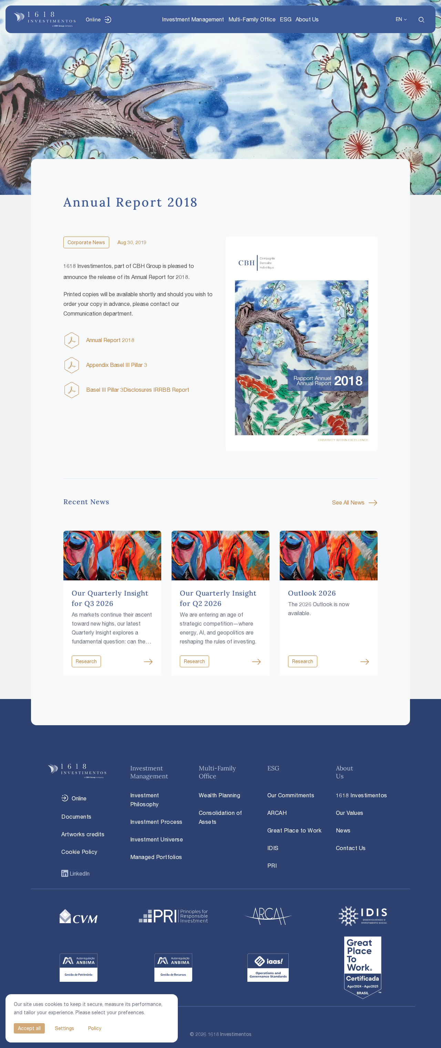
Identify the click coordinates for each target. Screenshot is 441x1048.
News (343, 830)
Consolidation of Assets (220, 817)
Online (93, 19)
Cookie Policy (79, 851)
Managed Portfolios (156, 857)
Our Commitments (291, 795)
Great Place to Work (294, 830)
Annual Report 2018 (110, 340)
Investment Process (156, 821)
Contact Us (351, 848)
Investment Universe (156, 839)
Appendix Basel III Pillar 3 (116, 364)
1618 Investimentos (361, 795)
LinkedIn (79, 873)
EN (399, 19)
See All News (348, 502)
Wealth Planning (219, 795)
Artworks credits (82, 834)
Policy (94, 1028)
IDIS (273, 848)
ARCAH (277, 812)
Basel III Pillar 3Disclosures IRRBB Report (137, 389)
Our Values (349, 812)
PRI (272, 865)
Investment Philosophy (144, 800)
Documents (76, 816)
